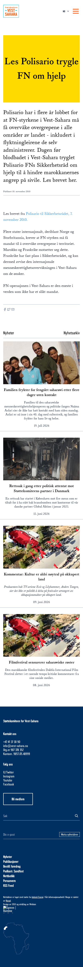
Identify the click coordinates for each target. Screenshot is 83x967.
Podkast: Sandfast (13, 871)
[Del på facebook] (4, 310)
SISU (14, 904)
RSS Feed (8, 885)
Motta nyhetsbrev (69, 834)
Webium (32, 904)
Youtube (7, 780)
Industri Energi (37, 897)
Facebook (8, 784)
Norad (8, 900)
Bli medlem (18, 799)
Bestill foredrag (12, 866)
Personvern (9, 881)
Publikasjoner (10, 861)
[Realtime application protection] (41, 909)
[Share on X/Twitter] (8, 310)
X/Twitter (8, 772)
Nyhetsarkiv (72, 332)
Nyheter (7, 856)
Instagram (8, 776)
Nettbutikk (9, 876)
